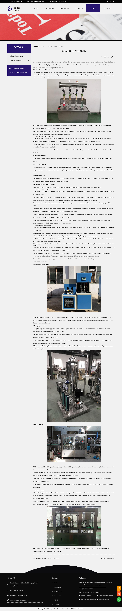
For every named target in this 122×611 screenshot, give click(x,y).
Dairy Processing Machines (88, 599)
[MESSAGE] (119, 595)
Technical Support (15, 61)
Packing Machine (86, 595)
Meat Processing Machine (106, 595)
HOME (36, 8)
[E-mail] (119, 589)
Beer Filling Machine (109, 558)
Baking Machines (104, 599)
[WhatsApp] (119, 601)
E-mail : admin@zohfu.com (19, 72)
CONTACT (107, 8)
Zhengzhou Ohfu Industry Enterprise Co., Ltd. (60, 609)
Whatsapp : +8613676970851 (18, 595)
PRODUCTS (64, 8)
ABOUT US (50, 8)
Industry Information (16, 56)
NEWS (93, 8)
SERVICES (79, 8)
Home (55, 583)
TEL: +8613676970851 (18, 68)
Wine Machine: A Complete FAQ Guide (49, 558)
